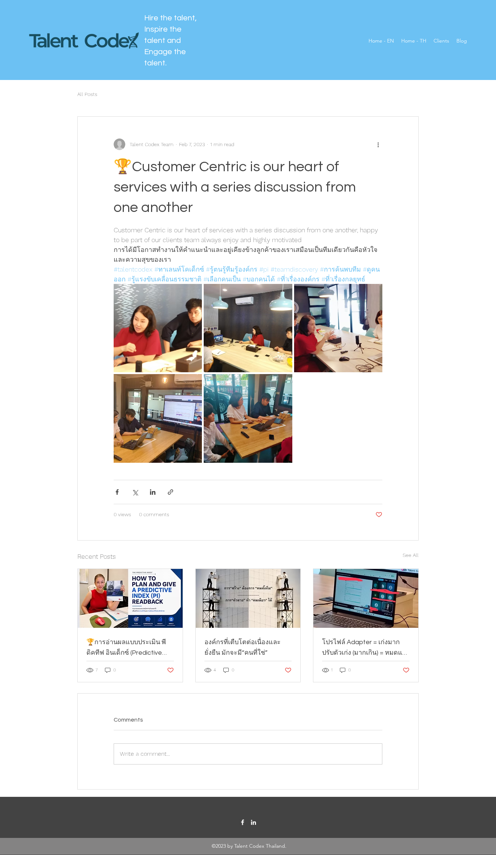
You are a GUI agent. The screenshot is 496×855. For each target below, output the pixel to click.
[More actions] (378, 144)
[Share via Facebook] (117, 492)
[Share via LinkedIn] (152, 492)
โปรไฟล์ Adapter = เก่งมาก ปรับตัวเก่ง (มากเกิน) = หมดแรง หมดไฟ (365, 648)
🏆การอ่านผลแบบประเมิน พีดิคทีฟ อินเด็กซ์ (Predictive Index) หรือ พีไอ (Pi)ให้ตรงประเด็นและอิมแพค (126, 648)
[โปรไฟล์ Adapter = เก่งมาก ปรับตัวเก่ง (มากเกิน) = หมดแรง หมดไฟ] (365, 598)
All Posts (87, 94)
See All (411, 555)
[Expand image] (158, 328)
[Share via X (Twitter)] (134, 492)
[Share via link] (170, 492)
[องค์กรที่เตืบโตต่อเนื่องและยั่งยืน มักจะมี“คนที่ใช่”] (248, 598)
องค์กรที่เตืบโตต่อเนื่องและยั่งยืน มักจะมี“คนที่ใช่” (242, 647)
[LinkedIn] (253, 822)
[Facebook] (242, 822)
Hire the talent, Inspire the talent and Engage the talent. (170, 40)
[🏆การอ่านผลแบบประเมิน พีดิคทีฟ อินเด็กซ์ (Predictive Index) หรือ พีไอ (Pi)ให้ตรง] (130, 598)
